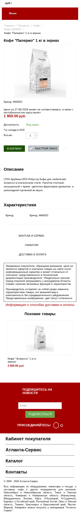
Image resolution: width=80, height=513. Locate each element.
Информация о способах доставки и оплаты (40, 305)
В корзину (14, 148)
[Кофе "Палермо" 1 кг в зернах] (40, 71)
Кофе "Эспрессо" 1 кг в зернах (22, 360)
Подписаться (40, 414)
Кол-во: (8, 135)
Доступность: (12, 124)
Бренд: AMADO (13, 101)
